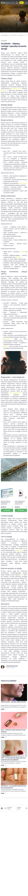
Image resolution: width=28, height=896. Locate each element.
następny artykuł (19, 808)
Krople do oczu (19, 550)
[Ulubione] (26, 2)
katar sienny (4, 90)
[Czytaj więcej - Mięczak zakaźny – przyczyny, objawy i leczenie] (14, 692)
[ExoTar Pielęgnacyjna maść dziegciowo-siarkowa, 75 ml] (21, 493)
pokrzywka (7, 339)
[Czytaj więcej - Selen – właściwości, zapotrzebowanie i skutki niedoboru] (14, 720)
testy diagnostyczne (15, 393)
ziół (22, 575)
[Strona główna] (7, 3)
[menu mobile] (2, 3)
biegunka (18, 257)
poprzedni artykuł (9, 808)
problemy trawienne (16, 88)
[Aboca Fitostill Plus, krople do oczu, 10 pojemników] (7, 493)
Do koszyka (7, 510)
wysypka (22, 252)
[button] (26, 497)
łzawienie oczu (23, 183)
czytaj (2, 709)
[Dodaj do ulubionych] (12, 507)
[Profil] (17, 2)
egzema (5, 346)
